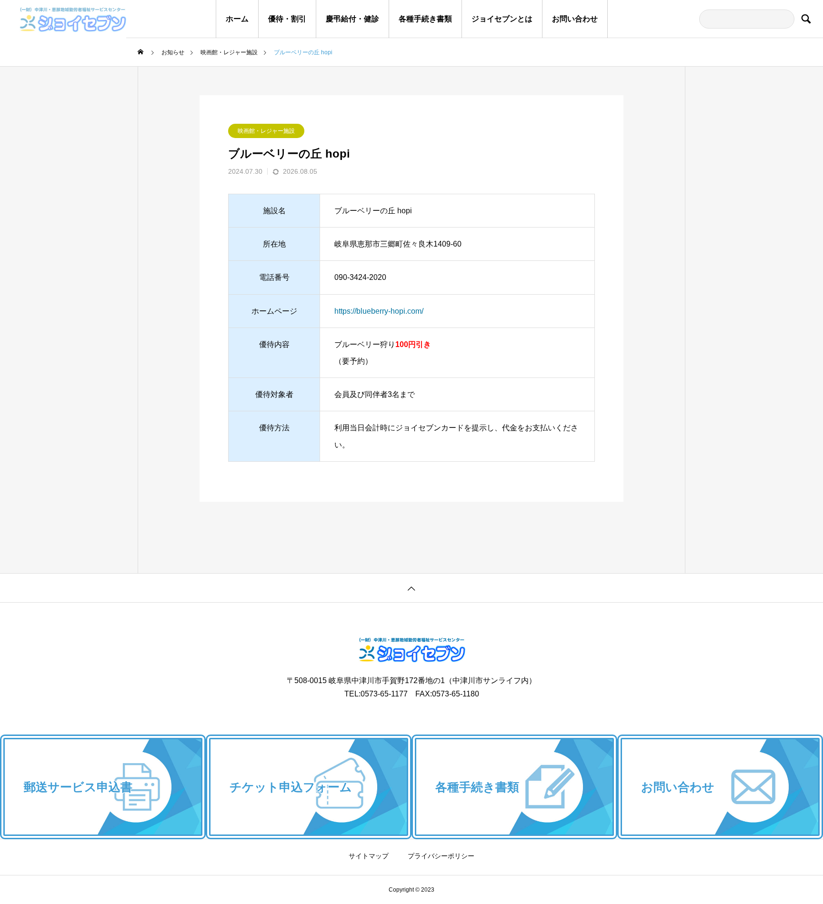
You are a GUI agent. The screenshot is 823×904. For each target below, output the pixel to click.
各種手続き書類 (425, 19)
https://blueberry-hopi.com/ (378, 311)
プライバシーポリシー (441, 856)
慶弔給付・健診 (352, 19)
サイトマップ (369, 856)
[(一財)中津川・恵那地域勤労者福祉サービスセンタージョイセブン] (63, 19)
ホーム (237, 19)
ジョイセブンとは (502, 19)
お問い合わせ (575, 19)
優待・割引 (287, 19)
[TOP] (411, 587)
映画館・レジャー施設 (266, 131)
